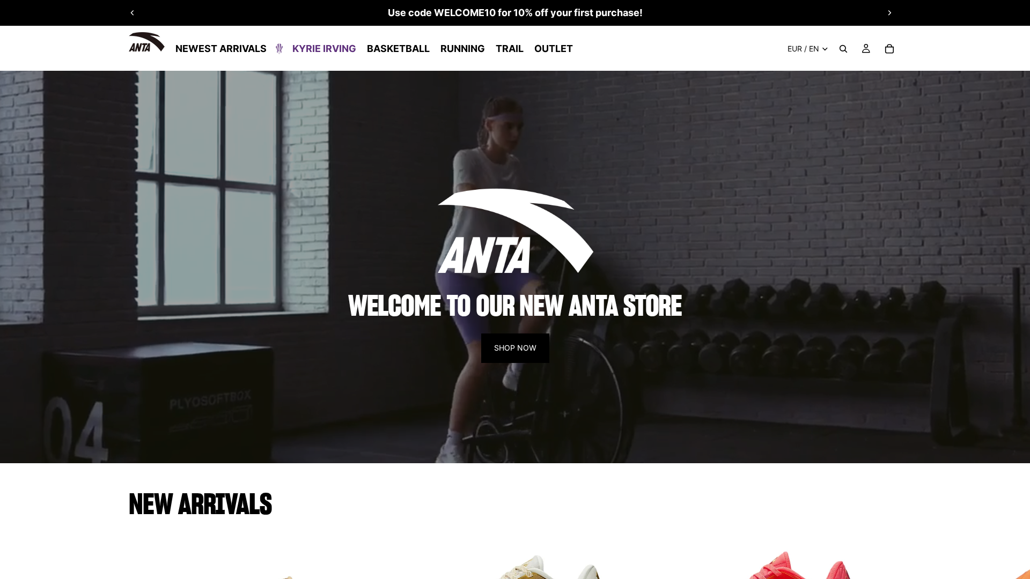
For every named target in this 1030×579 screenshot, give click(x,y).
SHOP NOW (515, 347)
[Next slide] (889, 13)
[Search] (843, 49)
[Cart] (889, 49)
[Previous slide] (132, 13)
